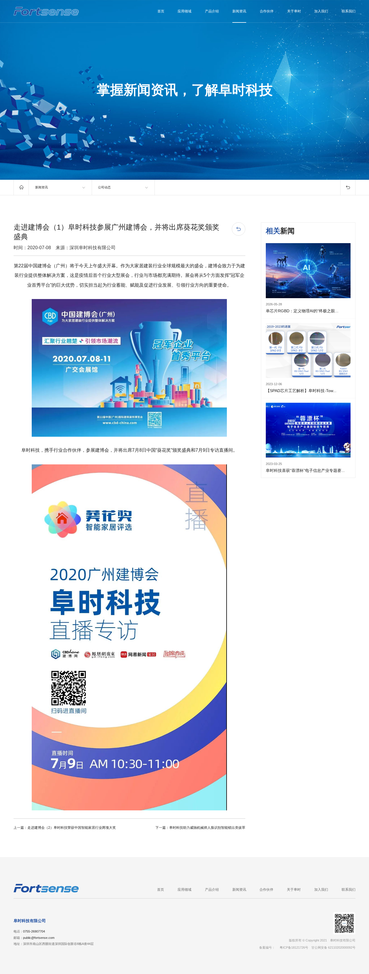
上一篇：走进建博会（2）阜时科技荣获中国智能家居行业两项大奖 (65, 828)
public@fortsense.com (38, 937)
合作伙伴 (267, 11)
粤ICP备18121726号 (294, 947)
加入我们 (321, 11)
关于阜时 (294, 11)
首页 (160, 11)
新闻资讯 (239, 11)
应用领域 (184, 11)
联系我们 (348, 11)
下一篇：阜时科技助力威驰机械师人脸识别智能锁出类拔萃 (200, 828)
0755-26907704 (34, 931)
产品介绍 (212, 11)
